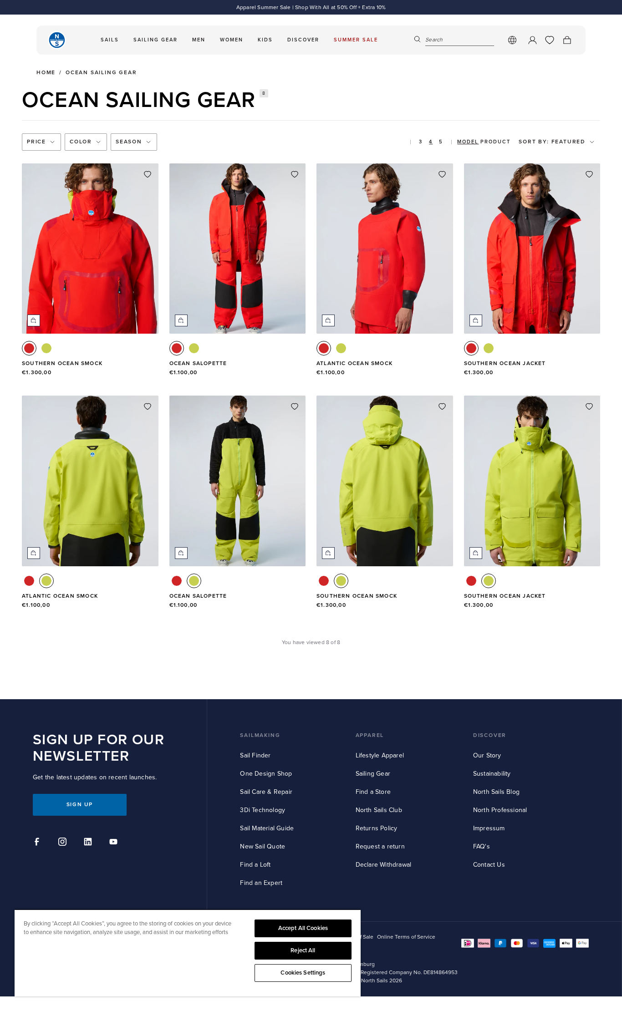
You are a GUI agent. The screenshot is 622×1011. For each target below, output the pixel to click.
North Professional (500, 810)
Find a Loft (255, 865)
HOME (46, 73)
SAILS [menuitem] (110, 40)
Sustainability (492, 773)
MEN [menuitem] (198, 40)
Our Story (487, 755)
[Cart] (566, 40)
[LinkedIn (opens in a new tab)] (89, 843)
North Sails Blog (496, 792)
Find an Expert (261, 883)
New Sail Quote (262, 846)
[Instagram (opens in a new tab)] (63, 843)
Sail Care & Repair (266, 792)
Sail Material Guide (267, 828)
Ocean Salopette (198, 363)
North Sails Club (379, 810)
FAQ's (481, 846)
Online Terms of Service (406, 937)
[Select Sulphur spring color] (46, 348)
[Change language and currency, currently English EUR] (512, 40)
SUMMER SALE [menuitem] (356, 40)
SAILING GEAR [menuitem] (155, 40)
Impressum (489, 828)
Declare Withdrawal (384, 865)
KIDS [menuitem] (265, 40)
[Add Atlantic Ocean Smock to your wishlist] (442, 174)
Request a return (380, 846)
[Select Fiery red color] (29, 348)
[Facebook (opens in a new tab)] (38, 843)
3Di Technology (262, 810)
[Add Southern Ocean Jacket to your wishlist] (589, 174)
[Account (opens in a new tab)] (532, 40)
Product (495, 141)
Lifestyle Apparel (380, 755)
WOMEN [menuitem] (231, 40)
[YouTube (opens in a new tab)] (114, 843)
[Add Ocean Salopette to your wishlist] (294, 174)
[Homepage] (57, 40)
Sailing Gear (373, 773)
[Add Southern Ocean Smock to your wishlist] (147, 174)
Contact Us (489, 865)
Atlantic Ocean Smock (354, 363)
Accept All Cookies (303, 928)
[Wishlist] (549, 40)
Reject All (303, 950)
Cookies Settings (302, 972)
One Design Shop (266, 773)
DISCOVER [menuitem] (303, 40)
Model (468, 141)
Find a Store (373, 792)
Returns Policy (377, 828)
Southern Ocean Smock (62, 363)
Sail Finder (255, 755)
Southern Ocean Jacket (505, 363)
